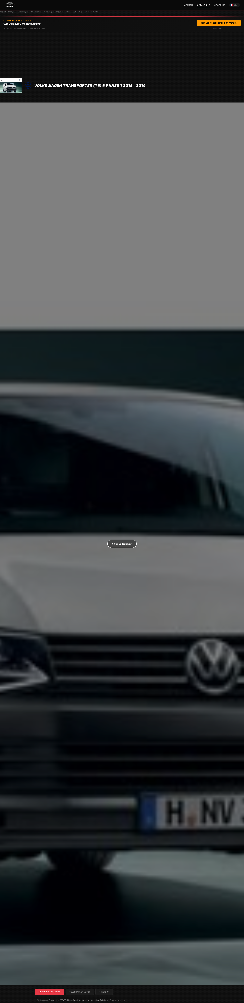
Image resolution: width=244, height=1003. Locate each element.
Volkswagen (23, 12)
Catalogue (203, 5)
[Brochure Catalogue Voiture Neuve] (10, 5)
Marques (12, 12)
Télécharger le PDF (79, 992)
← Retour (104, 992)
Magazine (219, 5)
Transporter (36, 12)
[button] (122, 544)
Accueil (188, 5)
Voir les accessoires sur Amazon (219, 23)
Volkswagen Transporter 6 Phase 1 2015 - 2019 (62, 12)
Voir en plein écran (49, 992)
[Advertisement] (122, 53)
